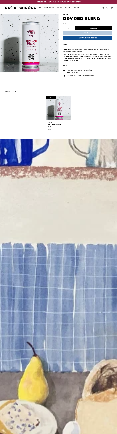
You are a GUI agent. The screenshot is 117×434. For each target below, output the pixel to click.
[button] (40, 8)
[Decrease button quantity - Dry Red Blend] (65, 28)
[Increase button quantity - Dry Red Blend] (72, 28)
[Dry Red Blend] (58, 108)
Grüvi (65, 15)
